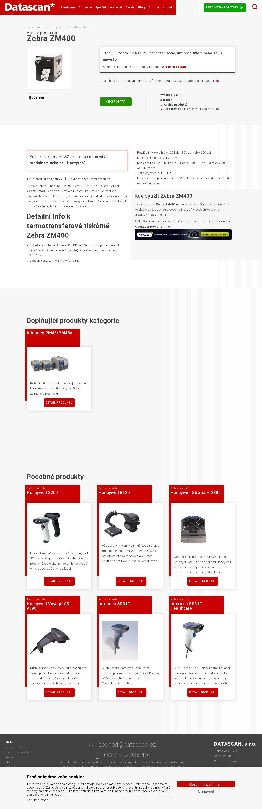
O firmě (153, 7)
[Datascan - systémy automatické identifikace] (29, 7)
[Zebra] (36, 97)
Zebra (178, 94)
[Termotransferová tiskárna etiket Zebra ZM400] (48, 67)
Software (85, 7)
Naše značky (14, 747)
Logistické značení (18, 752)
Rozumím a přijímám (205, 784)
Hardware (68, 7)
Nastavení (206, 792)
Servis (130, 7)
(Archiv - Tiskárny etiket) (192, 109)
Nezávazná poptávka (222, 7)
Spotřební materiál (108, 7)
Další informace (37, 800)
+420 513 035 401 (127, 755)
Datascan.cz (35, 27)
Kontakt (168, 7)
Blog (141, 7)
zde (217, 80)
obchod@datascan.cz (127, 744)
